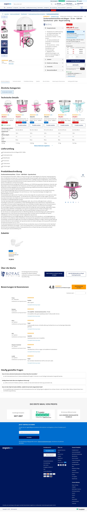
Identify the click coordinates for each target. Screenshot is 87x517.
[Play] (65, 202)
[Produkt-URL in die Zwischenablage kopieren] (85, 16)
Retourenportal (49, 455)
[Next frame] (78, 202)
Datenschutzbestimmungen (44, 441)
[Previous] (4, 17)
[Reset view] (73, 202)
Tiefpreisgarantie (71, 76)
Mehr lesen (11, 63)
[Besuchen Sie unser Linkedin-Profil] (63, 465)
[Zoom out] (70, 202)
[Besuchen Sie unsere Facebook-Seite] (61, 465)
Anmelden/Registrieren (72, 37)
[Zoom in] (68, 202)
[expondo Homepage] (2, 14)
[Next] (4, 55)
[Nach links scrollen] (2, 10)
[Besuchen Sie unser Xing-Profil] (65, 465)
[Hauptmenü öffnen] (4, 7)
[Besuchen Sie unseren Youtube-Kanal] (58, 465)
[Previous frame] (76, 202)
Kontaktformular (50, 450)
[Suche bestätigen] (51, 4)
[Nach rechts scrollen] (84, 10)
